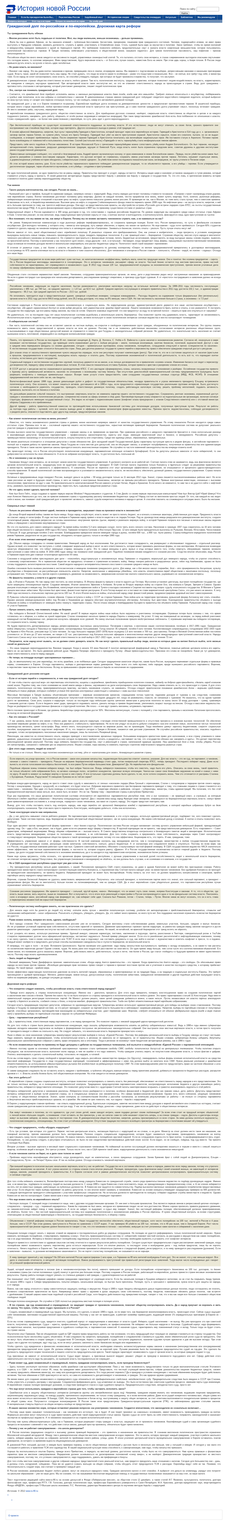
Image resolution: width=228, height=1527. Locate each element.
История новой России (53, 8)
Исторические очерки (118, 17)
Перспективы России (69, 17)
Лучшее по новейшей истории (70, 21)
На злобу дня (96, 21)
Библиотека (187, 17)
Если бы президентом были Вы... (37, 17)
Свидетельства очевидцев (147, 17)
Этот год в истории (41, 21)
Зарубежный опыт (94, 17)
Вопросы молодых (17, 21)
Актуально (170, 17)
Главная (12, 17)
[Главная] (11, 13)
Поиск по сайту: (188, 9)
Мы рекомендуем (206, 17)
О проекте (13, 1515)
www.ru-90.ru (32, 1491)
